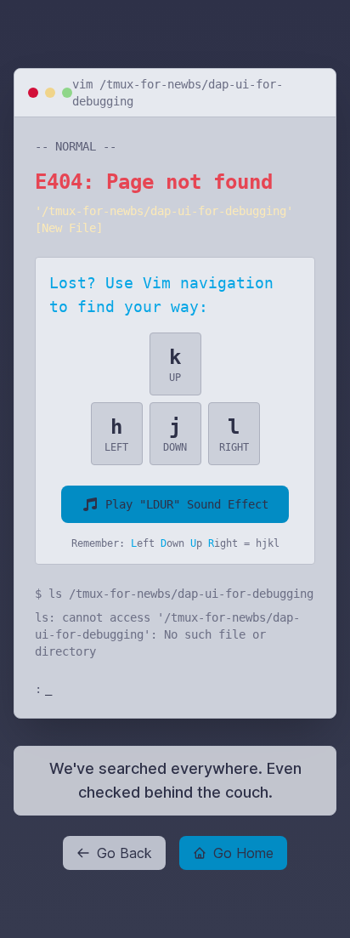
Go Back (124, 852)
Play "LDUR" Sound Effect (186, 504)
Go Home (243, 852)
